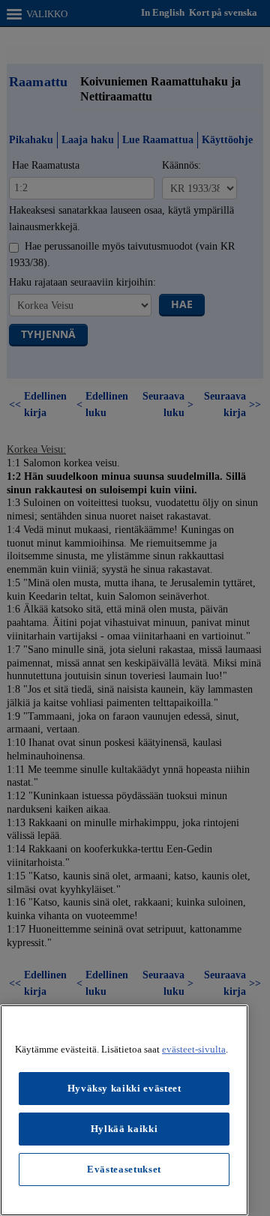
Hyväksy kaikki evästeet (125, 1088)
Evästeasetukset (124, 1169)
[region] (124, 1110)
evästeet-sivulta (194, 1049)
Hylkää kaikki (124, 1128)
